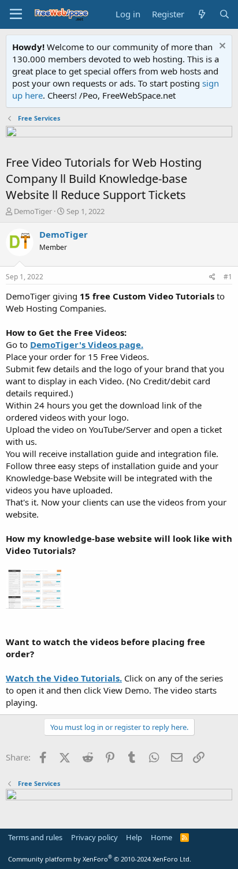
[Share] (212, 277)
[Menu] (15, 14)
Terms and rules (35, 837)
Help (134, 837)
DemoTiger (33, 211)
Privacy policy (94, 837)
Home (161, 837)
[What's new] (201, 14)
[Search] (224, 14)
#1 (228, 277)
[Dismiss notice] (221, 47)
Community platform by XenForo (99, 859)
